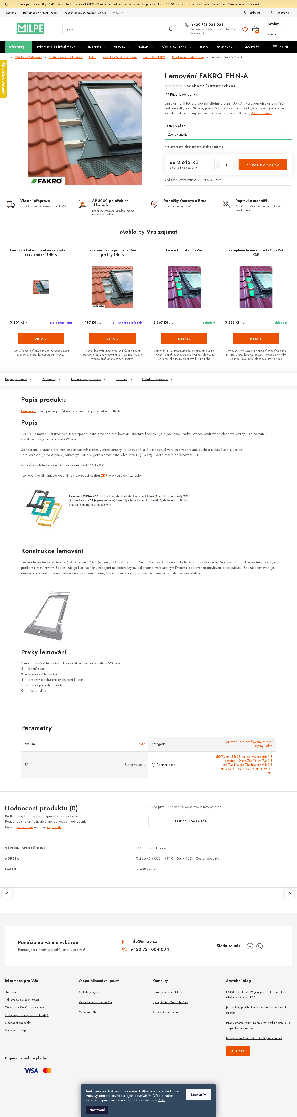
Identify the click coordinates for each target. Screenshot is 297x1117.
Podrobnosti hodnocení (221, 85)
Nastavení (97, 1109)
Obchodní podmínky (18, 1023)
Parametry (49, 379)
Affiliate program (89, 992)
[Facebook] (250, 946)
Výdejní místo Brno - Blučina (170, 1002)
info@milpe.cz (143, 941)
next (289, 894)
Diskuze (121, 379)
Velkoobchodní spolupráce (95, 1002)
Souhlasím (198, 1094)
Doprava (10, 13)
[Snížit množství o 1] (218, 164)
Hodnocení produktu (86, 379)
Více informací (261, 113)
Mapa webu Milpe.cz (18, 1030)
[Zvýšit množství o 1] (235, 164)
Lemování (28, 411)
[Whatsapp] (259, 946)
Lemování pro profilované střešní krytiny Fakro (248, 744)
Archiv (238, 1051)
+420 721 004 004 (206, 25)
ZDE (161, 1100)
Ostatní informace (155, 379)
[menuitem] (18, 47)
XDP (104, 475)
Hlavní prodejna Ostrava (168, 992)
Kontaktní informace (165, 1012)
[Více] (280, 47)
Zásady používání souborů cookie (85, 13)
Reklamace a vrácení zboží (40, 13)
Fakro (218, 180)
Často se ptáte (87, 1012)
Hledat (171, 29)
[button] (41, 342)
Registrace (282, 13)
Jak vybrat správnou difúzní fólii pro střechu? (254, 1038)
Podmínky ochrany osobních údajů (27, 1015)
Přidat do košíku (262, 165)
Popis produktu (16, 379)
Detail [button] (41, 338)
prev (7, 894)
